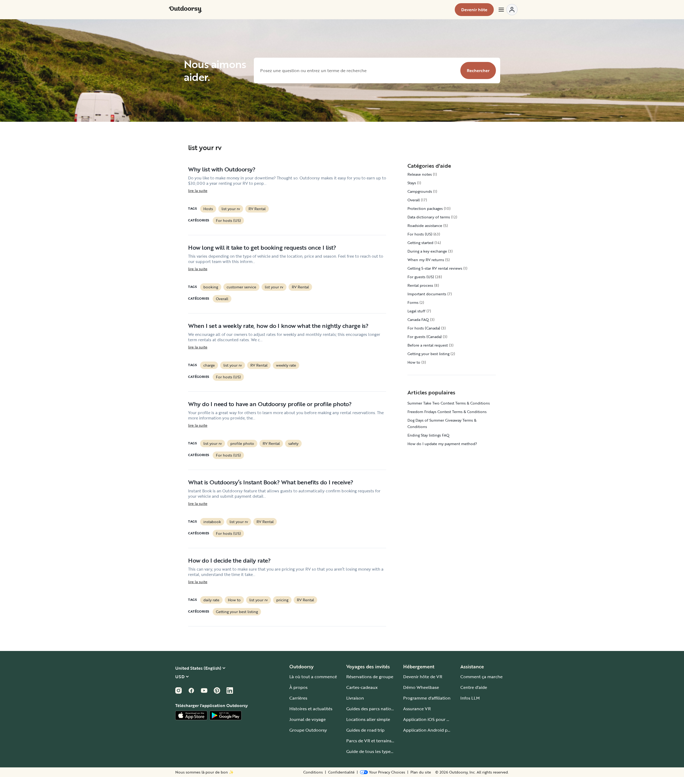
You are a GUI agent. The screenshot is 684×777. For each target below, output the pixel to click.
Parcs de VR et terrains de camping (381, 740)
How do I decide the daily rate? (229, 560)
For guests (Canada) (424, 336)
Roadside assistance (424, 225)
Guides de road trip (365, 730)
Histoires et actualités (310, 708)
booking (210, 287)
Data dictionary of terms (428, 217)
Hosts (208, 208)
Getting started (420, 242)
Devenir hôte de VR (422, 676)
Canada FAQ (418, 319)
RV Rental (257, 208)
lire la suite (197, 190)
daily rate (211, 600)
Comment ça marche (481, 676)
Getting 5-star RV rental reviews (434, 268)
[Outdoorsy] (185, 9)
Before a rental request (427, 345)
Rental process (420, 285)
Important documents (426, 294)
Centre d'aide (473, 687)
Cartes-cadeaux (362, 687)
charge (209, 365)
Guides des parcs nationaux (373, 708)
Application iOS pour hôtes (430, 719)
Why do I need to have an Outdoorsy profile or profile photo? (270, 403)
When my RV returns (425, 259)
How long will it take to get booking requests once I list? (262, 247)
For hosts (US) (228, 220)
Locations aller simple (368, 719)
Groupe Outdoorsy (308, 730)
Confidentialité (341, 772)
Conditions (313, 772)
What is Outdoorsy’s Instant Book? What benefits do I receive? (270, 482)
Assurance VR (417, 708)
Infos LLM (470, 698)
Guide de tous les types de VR (376, 751)
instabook (212, 521)
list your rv (230, 208)
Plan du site (420, 772)
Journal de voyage (307, 719)
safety (293, 443)
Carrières (298, 698)
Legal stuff (416, 311)
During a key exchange (427, 251)
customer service (241, 287)
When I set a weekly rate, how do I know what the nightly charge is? (278, 325)
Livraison (355, 698)
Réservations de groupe (369, 676)
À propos (298, 687)
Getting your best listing (237, 611)
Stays (411, 183)
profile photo (242, 443)
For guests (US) (420, 277)
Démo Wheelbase (421, 687)
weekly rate (286, 365)
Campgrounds (419, 191)
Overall (222, 298)
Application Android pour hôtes (435, 730)
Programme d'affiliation (426, 698)
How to (234, 600)
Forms (412, 302)
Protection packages (425, 208)
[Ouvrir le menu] (507, 9)
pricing (282, 600)
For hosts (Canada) (423, 328)
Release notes (419, 174)
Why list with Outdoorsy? (221, 169)
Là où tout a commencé (313, 676)
